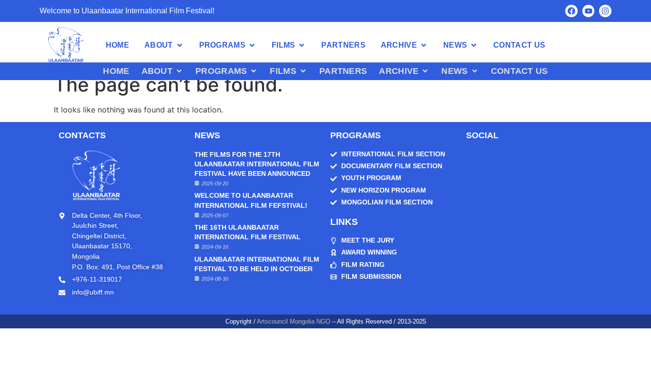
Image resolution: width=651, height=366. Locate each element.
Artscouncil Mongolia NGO (293, 321)
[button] (164, 45)
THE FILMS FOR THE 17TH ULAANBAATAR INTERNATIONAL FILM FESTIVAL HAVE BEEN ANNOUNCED (256, 164)
